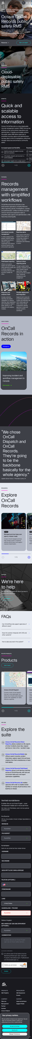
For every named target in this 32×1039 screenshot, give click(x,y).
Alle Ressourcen (20, 993)
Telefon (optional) (8, 879)
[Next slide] (29, 557)
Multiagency (6, 346)
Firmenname (6, 889)
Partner (3, 1006)
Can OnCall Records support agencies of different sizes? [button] (14, 625)
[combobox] (16, 903)
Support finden (20, 1003)
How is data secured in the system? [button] (12, 641)
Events (18, 995)
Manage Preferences (14, 1034)
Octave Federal (5, 1010)
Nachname (5, 861)
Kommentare (6, 943)
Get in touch (7, 665)
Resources (4, 42)
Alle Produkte (5, 993)
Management (5, 1003)
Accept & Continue (14, 1026)
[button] (30, 3)
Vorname (5, 851)
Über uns (3, 1001)
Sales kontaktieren (21, 1001)
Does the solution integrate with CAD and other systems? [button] (14, 634)
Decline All (14, 1030)
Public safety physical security (20, 10)
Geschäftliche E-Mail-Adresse (13, 870)
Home (3, 10)
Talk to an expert (23, 42)
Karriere (3, 1008)
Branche (5, 824)
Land (3, 898)
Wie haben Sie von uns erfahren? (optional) (13, 924)
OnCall (3, 11)
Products (8, 10)
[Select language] (27, 4)
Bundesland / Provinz (10, 908)
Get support (7, 598)
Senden (6, 971)
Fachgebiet (6, 833)
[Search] (23, 2)
